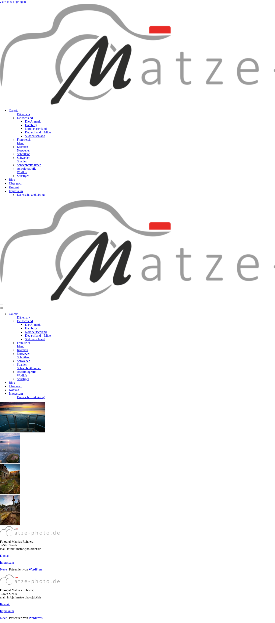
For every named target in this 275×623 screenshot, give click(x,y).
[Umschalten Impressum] (70, 393)
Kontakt (14, 187)
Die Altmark (33, 121)
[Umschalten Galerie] (70, 314)
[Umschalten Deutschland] (70, 321)
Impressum (7, 562)
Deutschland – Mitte (38, 132)
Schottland (23, 154)
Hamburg (31, 125)
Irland (20, 143)
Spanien (22, 161)
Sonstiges (23, 175)
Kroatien (22, 147)
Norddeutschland (36, 128)
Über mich (15, 183)
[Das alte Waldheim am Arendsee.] (10, 493)
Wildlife (22, 172)
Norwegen (23, 150)
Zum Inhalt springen (13, 1)
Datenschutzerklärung (31, 194)
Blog (12, 179)
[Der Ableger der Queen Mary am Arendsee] (22, 431)
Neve (3, 569)
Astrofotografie (26, 168)
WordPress (35, 569)
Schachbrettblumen (29, 165)
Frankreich (24, 139)
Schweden (23, 157)
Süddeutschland (35, 136)
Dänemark (23, 114)
